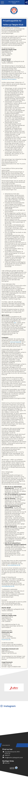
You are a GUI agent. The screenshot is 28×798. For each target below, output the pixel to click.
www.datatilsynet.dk (14, 565)
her (15, 322)
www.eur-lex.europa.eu (9, 79)
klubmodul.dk (6, 639)
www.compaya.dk (15, 342)
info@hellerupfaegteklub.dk (14, 757)
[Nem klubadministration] (14, 768)
